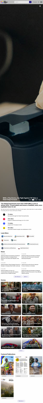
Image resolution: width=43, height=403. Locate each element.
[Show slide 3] (36, 199)
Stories (20, 350)
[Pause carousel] (40, 6)
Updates (25, 276)
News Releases (17, 276)
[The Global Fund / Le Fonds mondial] (5, 2)
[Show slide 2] (33, 199)
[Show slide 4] (39, 199)
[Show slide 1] (30, 199)
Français (35, 2)
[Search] (30, 2)
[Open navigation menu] (41, 2)
